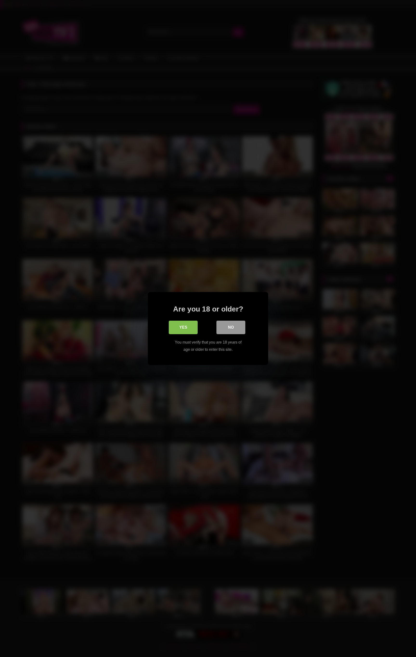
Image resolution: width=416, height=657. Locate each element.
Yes (183, 327)
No (231, 327)
